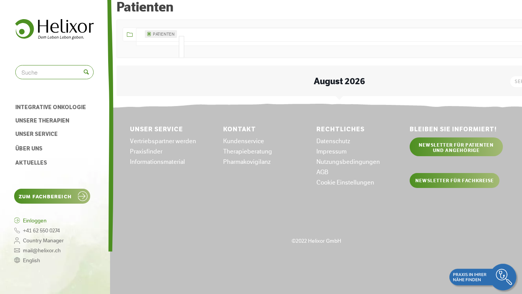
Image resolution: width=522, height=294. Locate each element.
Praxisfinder (146, 151)
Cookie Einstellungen (345, 182)
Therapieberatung (247, 151)
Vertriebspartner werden (163, 141)
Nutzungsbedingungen (348, 161)
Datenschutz (333, 141)
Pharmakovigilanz (247, 161)
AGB (322, 172)
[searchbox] (181, 47)
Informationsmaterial (157, 161)
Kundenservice (243, 141)
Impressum (331, 151)
